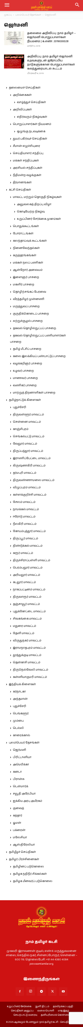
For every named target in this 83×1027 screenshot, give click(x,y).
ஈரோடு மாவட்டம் (24, 516)
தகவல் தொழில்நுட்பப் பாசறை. (34, 328)
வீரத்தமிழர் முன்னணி (28, 299)
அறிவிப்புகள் (22, 109)
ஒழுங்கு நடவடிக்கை (31, 131)
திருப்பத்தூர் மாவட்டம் (28, 451)
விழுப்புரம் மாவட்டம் (27, 487)
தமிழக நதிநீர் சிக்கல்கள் (30, 874)
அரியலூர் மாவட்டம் (26, 575)
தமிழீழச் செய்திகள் (22, 852)
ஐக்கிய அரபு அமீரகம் (27, 801)
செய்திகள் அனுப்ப (22, 1011)
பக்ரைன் (19, 830)
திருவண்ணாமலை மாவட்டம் (33, 480)
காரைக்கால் (21, 735)
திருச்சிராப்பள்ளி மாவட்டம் (31, 560)
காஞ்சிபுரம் (20, 429)
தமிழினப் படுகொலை (28, 866)
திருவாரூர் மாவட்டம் (27, 597)
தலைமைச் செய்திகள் (24, 87)
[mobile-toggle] (6, 5)
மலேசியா (20, 837)
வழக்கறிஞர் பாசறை (27, 363)
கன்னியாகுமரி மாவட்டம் (30, 677)
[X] (52, 992)
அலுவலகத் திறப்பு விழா (34, 204)
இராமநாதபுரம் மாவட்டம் (29, 648)
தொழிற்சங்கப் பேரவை (29, 292)
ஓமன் (17, 823)
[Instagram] (31, 991)
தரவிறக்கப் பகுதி (63, 1006)
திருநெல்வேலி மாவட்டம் (30, 670)
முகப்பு (8, 15)
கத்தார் (17, 815)
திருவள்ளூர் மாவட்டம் (28, 414)
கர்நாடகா (19, 691)
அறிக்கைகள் (22, 95)
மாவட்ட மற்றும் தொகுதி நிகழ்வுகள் (37, 197)
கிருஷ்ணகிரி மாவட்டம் (29, 465)
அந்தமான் (20, 699)
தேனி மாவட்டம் (23, 633)
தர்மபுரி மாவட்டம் (24, 473)
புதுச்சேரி (19, 407)
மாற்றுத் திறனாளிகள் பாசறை (34, 392)
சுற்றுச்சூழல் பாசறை (28, 321)
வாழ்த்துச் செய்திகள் (31, 102)
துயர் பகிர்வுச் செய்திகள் (30, 139)
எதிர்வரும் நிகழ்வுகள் (32, 117)
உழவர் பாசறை (23, 371)
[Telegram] (41, 992)
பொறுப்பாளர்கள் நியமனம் (32, 124)
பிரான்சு (19, 779)
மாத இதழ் (63, 1011)
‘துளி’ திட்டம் (42, 1006)
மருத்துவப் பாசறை (26, 306)
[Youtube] (63, 992)
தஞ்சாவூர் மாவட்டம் (26, 604)
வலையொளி (45, 1011)
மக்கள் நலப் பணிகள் (28, 262)
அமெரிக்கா (21, 764)
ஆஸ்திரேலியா (24, 845)
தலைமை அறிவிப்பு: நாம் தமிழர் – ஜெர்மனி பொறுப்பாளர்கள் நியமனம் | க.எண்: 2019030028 (51, 37)
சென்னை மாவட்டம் (27, 422)
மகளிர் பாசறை (23, 284)
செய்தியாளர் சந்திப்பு (28, 153)
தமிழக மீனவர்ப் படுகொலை (32, 881)
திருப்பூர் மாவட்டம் (25, 538)
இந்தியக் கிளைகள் (22, 684)
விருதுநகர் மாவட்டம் (27, 640)
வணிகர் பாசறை (25, 385)
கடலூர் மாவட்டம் (24, 582)
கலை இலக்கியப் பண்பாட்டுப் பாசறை (39, 356)
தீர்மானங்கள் (22, 182)
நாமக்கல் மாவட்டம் (26, 509)
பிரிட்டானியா (22, 757)
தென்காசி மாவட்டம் (26, 662)
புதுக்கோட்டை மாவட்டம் (29, 611)
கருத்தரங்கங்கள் (24, 255)
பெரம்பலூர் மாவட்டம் (28, 567)
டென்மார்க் (20, 786)
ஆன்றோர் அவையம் (28, 270)
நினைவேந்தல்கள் (26, 248)
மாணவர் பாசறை (25, 378)
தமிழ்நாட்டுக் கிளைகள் (25, 400)
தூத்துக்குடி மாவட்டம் (27, 655)
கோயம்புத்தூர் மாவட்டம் (29, 531)
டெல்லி (18, 728)
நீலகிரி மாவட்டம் (24, 524)
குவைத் (18, 808)
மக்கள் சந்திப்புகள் (26, 160)
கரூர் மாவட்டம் (23, 553)
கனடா (17, 772)
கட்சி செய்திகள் (20, 190)
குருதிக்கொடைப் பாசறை (31, 313)
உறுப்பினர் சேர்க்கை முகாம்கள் (39, 219)
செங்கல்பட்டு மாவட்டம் (28, 436)
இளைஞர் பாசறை (26, 277)
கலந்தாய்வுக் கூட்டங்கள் (30, 241)
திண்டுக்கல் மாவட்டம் (28, 546)
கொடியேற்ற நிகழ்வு (31, 211)
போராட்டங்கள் (23, 233)
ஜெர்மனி (19, 750)
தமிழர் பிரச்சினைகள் (24, 859)
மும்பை (18, 721)
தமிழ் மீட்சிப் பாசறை (27, 349)
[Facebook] (20, 992)
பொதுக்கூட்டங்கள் (26, 226)
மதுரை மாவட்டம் (24, 626)
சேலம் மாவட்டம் (24, 502)
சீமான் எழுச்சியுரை (26, 146)
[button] (77, 5)
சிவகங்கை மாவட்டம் (27, 618)
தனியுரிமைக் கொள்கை (55, 1015)
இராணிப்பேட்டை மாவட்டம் (32, 458)
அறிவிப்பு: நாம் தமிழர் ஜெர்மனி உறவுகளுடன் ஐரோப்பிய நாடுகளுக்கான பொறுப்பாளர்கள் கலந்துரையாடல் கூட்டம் (51, 62)
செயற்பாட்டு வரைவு (25, 1015)
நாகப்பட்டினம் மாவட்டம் (29, 589)
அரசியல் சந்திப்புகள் (27, 168)
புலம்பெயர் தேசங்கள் (28, 15)
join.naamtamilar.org (41, 964)
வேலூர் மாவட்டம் (25, 444)
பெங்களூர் (21, 713)
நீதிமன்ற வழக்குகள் (27, 175)
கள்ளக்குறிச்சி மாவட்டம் (29, 495)
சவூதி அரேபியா (24, 793)
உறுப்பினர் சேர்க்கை (19, 1006)
